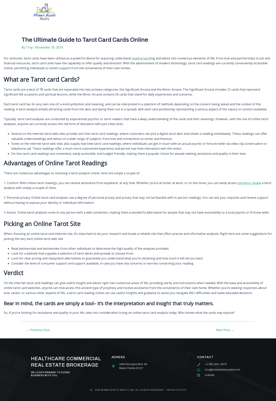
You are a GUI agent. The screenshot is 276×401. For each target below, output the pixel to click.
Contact (172, 12)
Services (123, 12)
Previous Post (38, 329)
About (101, 12)
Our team (148, 12)
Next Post (225, 329)
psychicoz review (249, 183)
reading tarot (141, 58)
